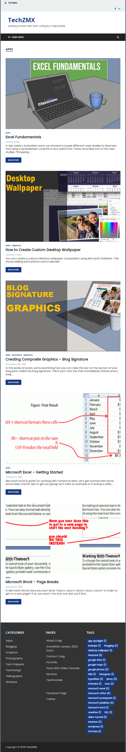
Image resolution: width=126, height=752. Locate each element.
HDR (92, 674)
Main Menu (18, 37)
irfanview (94, 683)
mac (109, 683)
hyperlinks (95, 679)
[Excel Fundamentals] (63, 95)
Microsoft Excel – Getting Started (34, 472)
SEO (108, 712)
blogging (111, 645)
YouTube (94, 731)
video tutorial (97, 717)
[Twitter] (119, 9)
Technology (13, 670)
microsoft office (99, 693)
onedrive (94, 712)
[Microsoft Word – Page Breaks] (63, 540)
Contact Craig (55, 656)
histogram (106, 674)
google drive (96, 660)
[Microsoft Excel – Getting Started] (63, 430)
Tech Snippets (15, 664)
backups (94, 645)
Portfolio (51, 662)
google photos (98, 669)
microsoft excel (98, 688)
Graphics (16, 246)
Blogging (17, 355)
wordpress (95, 726)
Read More (12, 159)
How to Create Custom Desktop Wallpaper (43, 249)
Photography (14, 658)
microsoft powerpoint (102, 698)
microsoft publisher (101, 702)
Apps (8, 133)
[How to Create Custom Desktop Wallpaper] (63, 208)
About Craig (54, 641)
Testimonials (54, 680)
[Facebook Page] (115, 9)
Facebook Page (56, 693)
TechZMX (21, 20)
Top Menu (12, 2)
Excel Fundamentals (23, 137)
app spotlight (97, 641)
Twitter (51, 699)
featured (95, 655)
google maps (97, 664)
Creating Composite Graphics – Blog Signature (47, 359)
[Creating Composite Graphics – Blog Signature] (63, 317)
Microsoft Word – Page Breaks (32, 581)
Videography (14, 676)
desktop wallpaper (100, 650)
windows (95, 721)
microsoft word (98, 707)
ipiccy (111, 679)
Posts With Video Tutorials (63, 668)
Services (51, 674)
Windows (11, 682)
